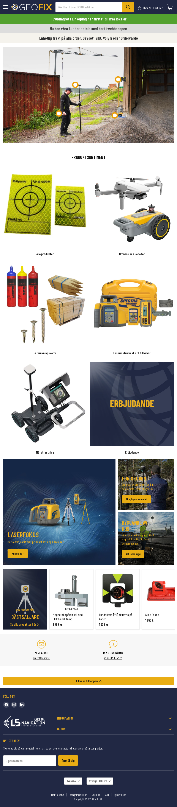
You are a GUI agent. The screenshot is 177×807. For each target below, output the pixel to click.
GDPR (106, 794)
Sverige (98, 781)
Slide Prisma (152, 615)
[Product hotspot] (75, 85)
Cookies (96, 794)
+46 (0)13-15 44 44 (113, 658)
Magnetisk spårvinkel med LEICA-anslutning (68, 617)
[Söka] (128, 7)
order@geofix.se (41, 658)
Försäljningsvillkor (78, 794)
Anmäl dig (68, 760)
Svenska (71, 781)
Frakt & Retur (57, 794)
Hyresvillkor (120, 794)
